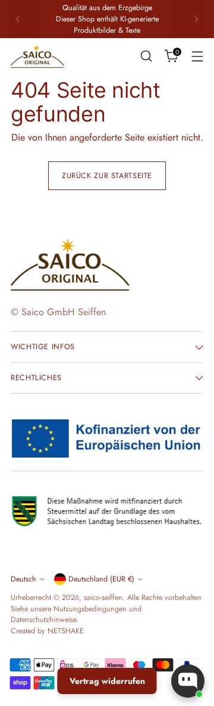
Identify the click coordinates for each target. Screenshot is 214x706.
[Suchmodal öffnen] (146, 56)
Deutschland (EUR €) (101, 579)
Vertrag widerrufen (107, 681)
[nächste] (196, 19)
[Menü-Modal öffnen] (197, 56)
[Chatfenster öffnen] (187, 681)
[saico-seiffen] (37, 57)
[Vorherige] (18, 19)
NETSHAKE (66, 631)
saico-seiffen (103, 597)
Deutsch (23, 579)
